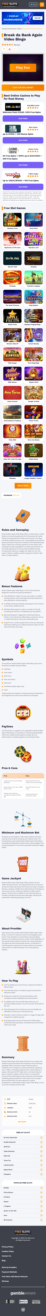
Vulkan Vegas (33, 174)
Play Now (23, 118)
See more (22, 1122)
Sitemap (5, 1281)
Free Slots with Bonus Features (15, 1277)
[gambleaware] (23, 1293)
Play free (23, 67)
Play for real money (23, 87)
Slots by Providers (9, 1267)
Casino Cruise (33, 149)
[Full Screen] (15, 49)
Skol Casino (33, 127)
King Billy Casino (33, 105)
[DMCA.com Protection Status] (23, 1301)
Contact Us (6, 1256)
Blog (3, 1261)
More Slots (23, 485)
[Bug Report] (9, 49)
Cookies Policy (8, 1251)
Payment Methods (9, 1272)
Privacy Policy (7, 1247)
